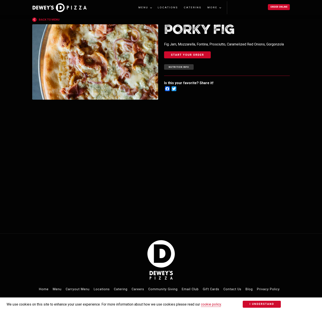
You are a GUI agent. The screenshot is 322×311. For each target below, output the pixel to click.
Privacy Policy (268, 289)
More (212, 7)
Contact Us (232, 289)
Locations (168, 7)
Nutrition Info (179, 67)
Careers (138, 289)
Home (44, 289)
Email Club (190, 289)
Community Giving (163, 289)
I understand (261, 304)
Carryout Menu (78, 289)
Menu (143, 7)
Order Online (278, 6)
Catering (193, 7)
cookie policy (211, 304)
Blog (249, 289)
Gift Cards (211, 289)
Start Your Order (187, 54)
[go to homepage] (62, 7)
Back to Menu (49, 19)
